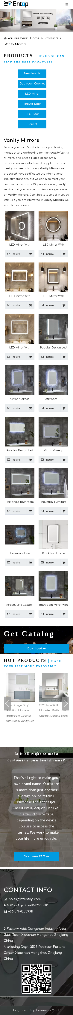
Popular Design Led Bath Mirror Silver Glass (53, 347)
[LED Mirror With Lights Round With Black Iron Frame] (53, 225)
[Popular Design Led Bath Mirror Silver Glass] (53, 328)
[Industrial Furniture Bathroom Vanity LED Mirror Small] (53, 483)
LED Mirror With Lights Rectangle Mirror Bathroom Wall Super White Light (19, 347)
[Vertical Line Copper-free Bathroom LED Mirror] (19, 585)
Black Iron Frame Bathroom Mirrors (53, 553)
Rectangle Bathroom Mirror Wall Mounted (20, 502)
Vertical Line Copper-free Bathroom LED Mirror (20, 604)
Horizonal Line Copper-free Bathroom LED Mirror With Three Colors (19, 553)
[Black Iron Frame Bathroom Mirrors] (53, 534)
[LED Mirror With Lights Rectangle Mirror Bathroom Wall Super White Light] (19, 328)
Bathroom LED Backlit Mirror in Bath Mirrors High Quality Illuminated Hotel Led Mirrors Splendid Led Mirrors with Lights (53, 399)
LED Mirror (32, 93)
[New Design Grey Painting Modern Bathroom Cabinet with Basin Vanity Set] (20, 687)
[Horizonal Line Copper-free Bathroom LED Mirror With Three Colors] (19, 534)
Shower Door (32, 104)
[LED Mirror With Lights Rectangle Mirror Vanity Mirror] (19, 225)
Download (35, 648)
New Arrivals (32, 73)
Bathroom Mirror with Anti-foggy (53, 604)
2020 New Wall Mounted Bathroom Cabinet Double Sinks (52, 710)
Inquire (16, 253)
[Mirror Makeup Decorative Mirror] (19, 380)
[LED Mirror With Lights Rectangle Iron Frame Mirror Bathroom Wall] (53, 277)
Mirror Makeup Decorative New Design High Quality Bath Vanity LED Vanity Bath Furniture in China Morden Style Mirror (53, 450)
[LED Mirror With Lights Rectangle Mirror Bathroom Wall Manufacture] (19, 277)
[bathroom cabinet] (36, 20)
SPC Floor (32, 114)
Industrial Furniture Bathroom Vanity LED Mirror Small (53, 502)
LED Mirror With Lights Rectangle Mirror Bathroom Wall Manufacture (19, 296)
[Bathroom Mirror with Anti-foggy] (53, 585)
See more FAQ (35, 856)
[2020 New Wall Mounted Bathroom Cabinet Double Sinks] (52, 687)
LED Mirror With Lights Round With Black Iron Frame (53, 244)
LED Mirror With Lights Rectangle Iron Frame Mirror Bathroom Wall (53, 296)
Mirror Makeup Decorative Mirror (19, 399)
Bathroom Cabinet (32, 83)
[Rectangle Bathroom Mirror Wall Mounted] (19, 483)
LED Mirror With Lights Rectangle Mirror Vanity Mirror (20, 244)
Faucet (32, 124)
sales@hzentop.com (25, 899)
